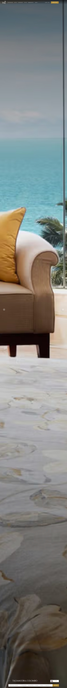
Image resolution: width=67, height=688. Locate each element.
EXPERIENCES (20, 2)
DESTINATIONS (10, 2)
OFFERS (25, 2)
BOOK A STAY (54, 2)
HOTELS (15, 2)
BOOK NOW (55, 685)
